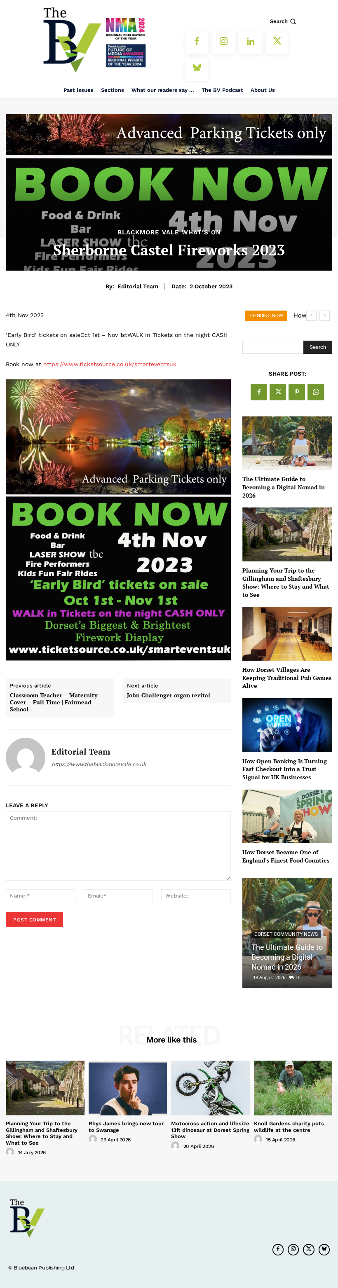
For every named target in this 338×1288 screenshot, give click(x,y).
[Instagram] (223, 42)
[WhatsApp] (315, 392)
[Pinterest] (297, 392)
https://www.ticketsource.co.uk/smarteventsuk (109, 364)
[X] (277, 42)
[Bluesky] (196, 69)
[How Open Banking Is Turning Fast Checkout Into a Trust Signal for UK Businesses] (287, 725)
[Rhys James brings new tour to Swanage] (128, 1088)
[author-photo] (11, 1152)
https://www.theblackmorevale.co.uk (99, 764)
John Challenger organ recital (168, 695)
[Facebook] (196, 42)
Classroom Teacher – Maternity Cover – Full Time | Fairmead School (53, 702)
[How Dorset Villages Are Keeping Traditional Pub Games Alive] (287, 634)
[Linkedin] (250, 42)
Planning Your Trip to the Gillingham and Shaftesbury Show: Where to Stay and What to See (285, 582)
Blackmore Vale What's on (169, 232)
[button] (284, 21)
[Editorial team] (25, 757)
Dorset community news (286, 934)
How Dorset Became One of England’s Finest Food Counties (285, 856)
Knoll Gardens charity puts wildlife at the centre (289, 1126)
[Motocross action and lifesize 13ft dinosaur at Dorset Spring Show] (210, 1088)
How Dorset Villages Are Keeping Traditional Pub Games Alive (286, 678)
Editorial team (137, 286)
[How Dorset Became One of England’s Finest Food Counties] (287, 817)
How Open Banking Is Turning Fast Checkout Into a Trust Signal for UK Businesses (284, 769)
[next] (324, 316)
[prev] (311, 316)
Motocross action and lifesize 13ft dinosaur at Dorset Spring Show (210, 1129)
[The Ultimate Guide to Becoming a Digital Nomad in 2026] (287, 443)
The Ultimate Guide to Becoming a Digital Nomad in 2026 (283, 487)
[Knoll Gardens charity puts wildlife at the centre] (293, 1088)
